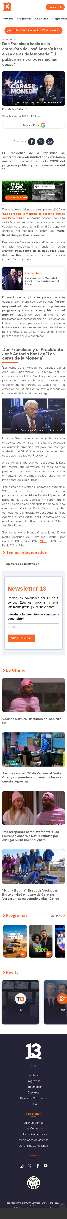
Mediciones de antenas (33, 1140)
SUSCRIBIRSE (21, 638)
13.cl (43, 541)
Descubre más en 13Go (16, 197)
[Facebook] (37, 1166)
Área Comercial (33, 1128)
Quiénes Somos (33, 1122)
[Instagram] (21, 1166)
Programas (24, 18)
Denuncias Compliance (33, 1145)
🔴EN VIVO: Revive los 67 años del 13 (36, 30)
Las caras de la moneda (22, 564)
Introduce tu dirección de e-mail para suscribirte (33, 616)
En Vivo (53, 7)
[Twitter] (29, 1166)
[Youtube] (45, 1166)
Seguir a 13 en (31, 125)
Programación (33, 1086)
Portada (8, 18)
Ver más (56, 915)
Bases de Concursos (33, 1098)
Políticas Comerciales (33, 1134)
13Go (33, 1104)
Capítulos (41, 18)
